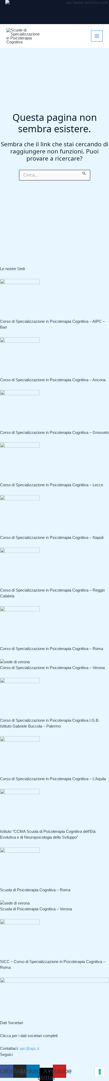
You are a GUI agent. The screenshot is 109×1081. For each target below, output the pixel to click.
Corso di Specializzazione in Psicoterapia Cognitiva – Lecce (51, 485)
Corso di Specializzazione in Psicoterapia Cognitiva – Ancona (53, 380)
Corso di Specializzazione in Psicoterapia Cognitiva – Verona (52, 667)
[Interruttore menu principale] (97, 36)
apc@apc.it (29, 1048)
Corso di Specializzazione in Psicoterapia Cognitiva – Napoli (51, 537)
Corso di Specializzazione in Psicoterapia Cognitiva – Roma (51, 648)
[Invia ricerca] (84, 172)
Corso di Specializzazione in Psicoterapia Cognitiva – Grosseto (54, 432)
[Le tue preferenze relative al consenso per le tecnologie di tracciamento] (100, 1072)
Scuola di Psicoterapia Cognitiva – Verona (36, 909)
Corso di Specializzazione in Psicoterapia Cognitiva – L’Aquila (53, 778)
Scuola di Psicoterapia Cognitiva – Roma (35, 890)
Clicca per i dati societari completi (29, 1035)
